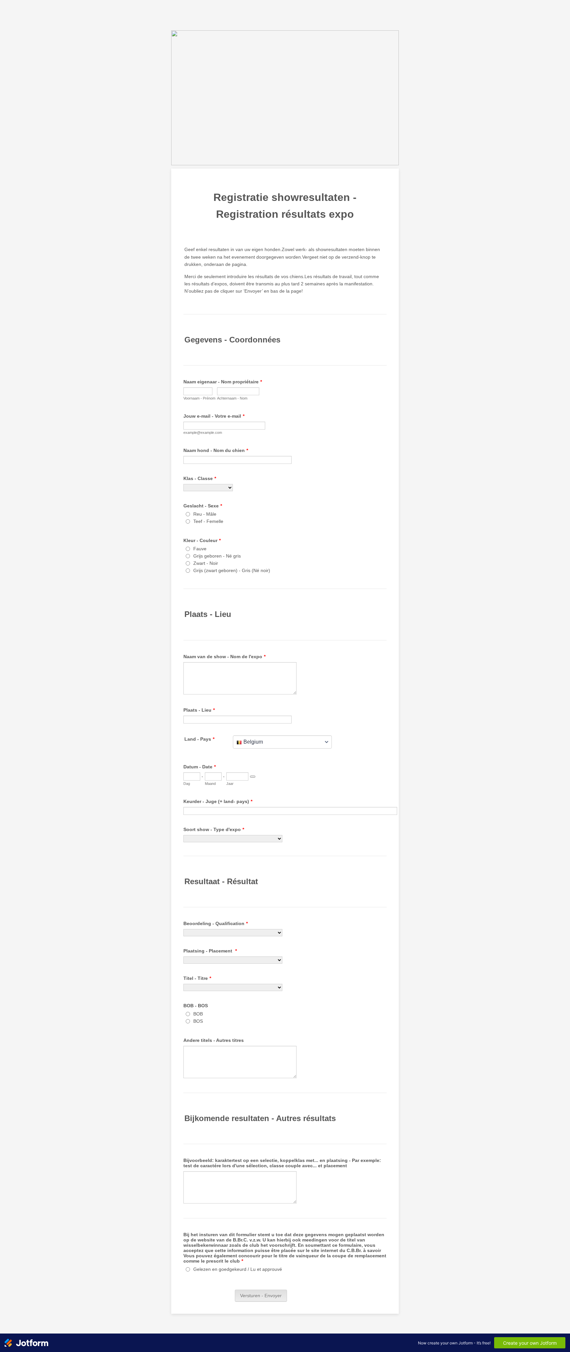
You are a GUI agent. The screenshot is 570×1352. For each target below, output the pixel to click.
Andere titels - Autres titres (213, 1040)
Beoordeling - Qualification (215, 923)
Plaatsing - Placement (210, 950)
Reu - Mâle (204, 514)
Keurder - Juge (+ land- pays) (217, 801)
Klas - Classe (199, 478)
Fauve (199, 548)
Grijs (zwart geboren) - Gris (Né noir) (231, 570)
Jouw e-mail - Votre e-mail (213, 416)
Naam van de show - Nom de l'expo (224, 656)
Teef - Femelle (208, 521)
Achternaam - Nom (232, 398)
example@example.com (202, 433)
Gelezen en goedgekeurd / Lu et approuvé (237, 1269)
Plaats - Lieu (199, 710)
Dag (186, 784)
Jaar (230, 784)
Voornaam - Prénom (199, 398)
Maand (210, 784)
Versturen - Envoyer (261, 1295)
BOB (198, 1013)
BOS (198, 1021)
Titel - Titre (197, 978)
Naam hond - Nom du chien (215, 450)
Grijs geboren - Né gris (217, 556)
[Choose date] (252, 777)
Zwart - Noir (205, 563)
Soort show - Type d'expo (213, 829)
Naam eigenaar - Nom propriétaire (222, 381)
